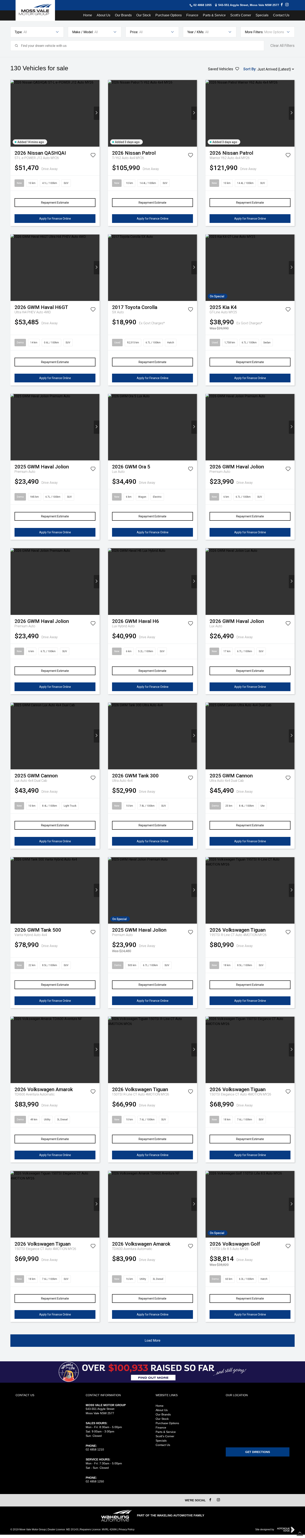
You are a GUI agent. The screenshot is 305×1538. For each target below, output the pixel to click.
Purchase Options (168, 15)
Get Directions (257, 1452)
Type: (18, 32)
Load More (152, 1340)
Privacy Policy (126, 1529)
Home (87, 15)
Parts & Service (214, 15)
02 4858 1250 (95, 1481)
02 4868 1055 (202, 5)
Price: (134, 32)
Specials (262, 15)
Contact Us (281, 15)
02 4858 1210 (95, 1449)
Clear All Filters (282, 45)
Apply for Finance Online (55, 218)
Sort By (249, 69)
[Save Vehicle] (92, 156)
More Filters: (254, 32)
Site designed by (265, 1529)
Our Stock (143, 15)
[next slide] (96, 113)
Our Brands (123, 15)
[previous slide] (13, 113)
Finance (192, 15)
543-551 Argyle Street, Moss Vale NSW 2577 (248, 5)
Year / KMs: (195, 32)
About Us (103, 15)
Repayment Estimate (55, 202)
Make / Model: (82, 32)
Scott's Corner (240, 15)
